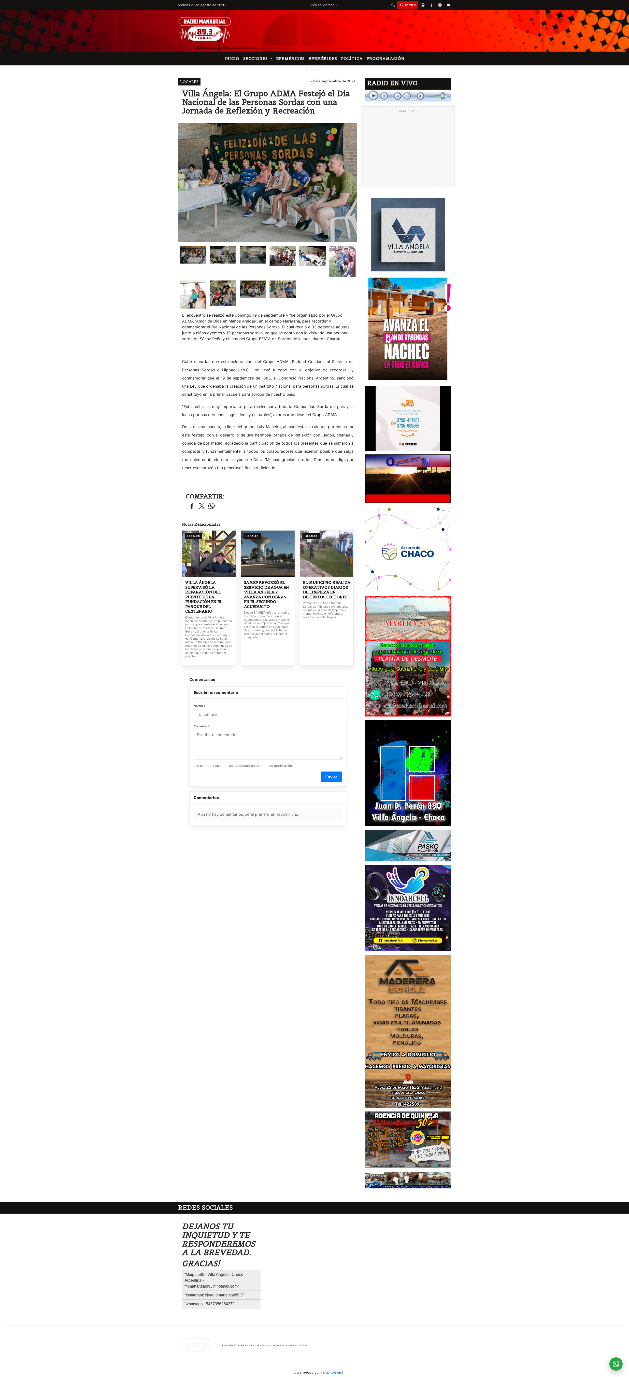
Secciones (256, 58)
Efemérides (290, 58)
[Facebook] (431, 5)
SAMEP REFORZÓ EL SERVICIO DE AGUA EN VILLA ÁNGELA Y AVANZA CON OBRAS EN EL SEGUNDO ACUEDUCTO (266, 594)
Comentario (202, 726)
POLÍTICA (352, 58)
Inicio (232, 58)
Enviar (331, 776)
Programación (385, 58)
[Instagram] (440, 5)
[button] (393, 5)
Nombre (199, 706)
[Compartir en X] (201, 506)
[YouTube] (448, 5)
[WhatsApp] (422, 5)
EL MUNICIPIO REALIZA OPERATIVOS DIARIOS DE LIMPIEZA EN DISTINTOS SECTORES (326, 589)
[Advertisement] (407, 149)
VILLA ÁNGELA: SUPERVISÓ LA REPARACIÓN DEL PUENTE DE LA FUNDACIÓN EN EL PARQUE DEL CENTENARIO (203, 597)
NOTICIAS (314, 69)
